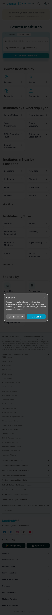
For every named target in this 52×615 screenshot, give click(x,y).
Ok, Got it (36, 316)
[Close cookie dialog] (44, 297)
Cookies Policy (16, 316)
